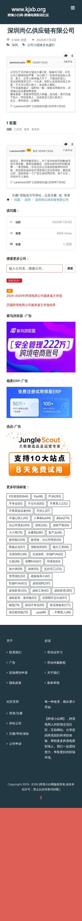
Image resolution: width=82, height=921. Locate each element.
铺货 (14, 605)
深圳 (15, 45)
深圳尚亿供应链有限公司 (52, 199)
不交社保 (36, 503)
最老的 (35, 129)
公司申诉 (15, 744)
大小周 (15, 532)
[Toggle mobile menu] (73, 7)
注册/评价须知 (19, 734)
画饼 (33, 569)
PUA (55, 496)
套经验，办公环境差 (46, 539)
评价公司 (15, 723)
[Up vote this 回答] (66, 144)
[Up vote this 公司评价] (66, 56)
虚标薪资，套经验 (23, 597)
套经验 (17, 539)
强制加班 (39, 547)
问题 (17, 199)
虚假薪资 (18, 590)
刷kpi (62, 518)
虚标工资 (40, 590)
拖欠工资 (61, 547)
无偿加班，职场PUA (47, 554)
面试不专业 (34, 605)
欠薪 (14, 561)
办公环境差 (19, 525)
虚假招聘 (41, 583)
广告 (12, 663)
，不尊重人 (61, 612)
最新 (26, 129)
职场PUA (18, 583)
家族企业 (17, 547)
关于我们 (53, 673)
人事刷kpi (42, 518)
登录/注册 (16, 713)
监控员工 (53, 569)
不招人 (43, 510)
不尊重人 (59, 503)
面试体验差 (60, 605)
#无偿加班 (18, 496)
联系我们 (15, 652)
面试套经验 (18, 612)
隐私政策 (15, 683)
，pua (40, 612)
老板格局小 (40, 576)
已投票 (18, 129)
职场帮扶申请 (18, 673)
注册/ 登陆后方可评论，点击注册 (34, 195)
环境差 (53, 561)
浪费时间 (33, 561)
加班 (41, 525)
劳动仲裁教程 (56, 663)
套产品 (55, 532)
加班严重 (61, 525)
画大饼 (15, 569)
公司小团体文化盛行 (41, 45)
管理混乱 (17, 576)
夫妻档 (35, 532)
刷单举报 (53, 683)
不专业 (15, 503)
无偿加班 (18, 554)
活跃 (9, 129)
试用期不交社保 (54, 597)
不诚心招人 (18, 518)
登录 (67, 195)
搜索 (70, 268)
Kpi (38, 496)
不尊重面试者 (20, 510)
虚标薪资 (63, 590)
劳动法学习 (55, 652)
